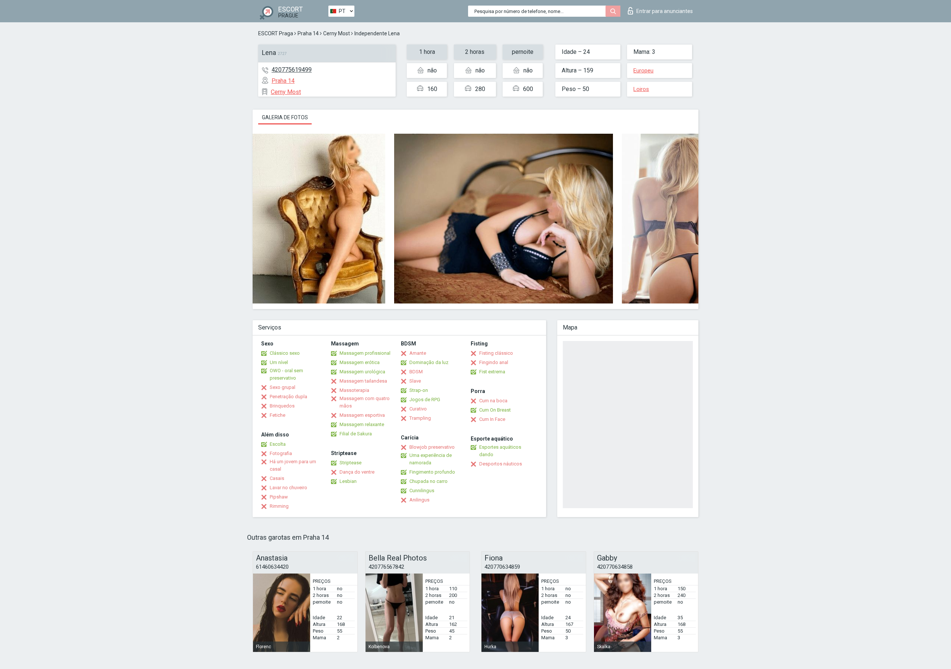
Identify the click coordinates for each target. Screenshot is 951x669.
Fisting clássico (496, 353)
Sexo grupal (282, 387)
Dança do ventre (357, 472)
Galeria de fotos (285, 117)
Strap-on (418, 390)
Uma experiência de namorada (430, 458)
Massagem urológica (362, 371)
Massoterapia (354, 390)
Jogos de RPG (424, 399)
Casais (277, 478)
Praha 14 (308, 33)
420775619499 (292, 69)
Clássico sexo (285, 353)
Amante (417, 353)
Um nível (279, 362)
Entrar (664, 11)
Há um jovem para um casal (293, 465)
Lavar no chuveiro (288, 487)
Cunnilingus (421, 490)
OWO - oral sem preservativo (286, 374)
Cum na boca (493, 400)
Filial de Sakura (356, 433)
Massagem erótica (360, 362)
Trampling (420, 418)
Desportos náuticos (500, 464)
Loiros (641, 89)
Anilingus (419, 500)
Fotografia (281, 453)
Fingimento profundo (432, 472)
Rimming (279, 506)
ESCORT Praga (275, 33)
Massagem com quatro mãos (365, 402)
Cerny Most (336, 33)
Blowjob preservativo (432, 447)
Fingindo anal (493, 362)
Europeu (643, 70)
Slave (415, 381)
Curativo (418, 409)
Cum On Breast (495, 410)
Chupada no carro (428, 481)
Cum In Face (492, 419)
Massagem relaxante (362, 424)
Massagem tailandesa (363, 381)
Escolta (278, 444)
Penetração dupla (288, 396)
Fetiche (277, 415)
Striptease (350, 462)
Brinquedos (282, 406)
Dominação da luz (428, 362)
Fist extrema (492, 371)
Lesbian (348, 481)
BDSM (416, 371)
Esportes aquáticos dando (500, 450)
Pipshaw (279, 497)
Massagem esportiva (362, 415)
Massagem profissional (365, 353)
